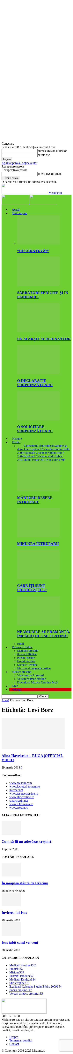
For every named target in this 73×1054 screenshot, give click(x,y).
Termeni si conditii (20, 1040)
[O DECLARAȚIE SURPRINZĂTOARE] (38, 373)
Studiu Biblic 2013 (35, 459)
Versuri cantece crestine (31, 679)
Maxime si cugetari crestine (34, 668)
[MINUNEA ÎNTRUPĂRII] (38, 536)
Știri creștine (19, 213)
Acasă (15, 209)
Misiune (17, 438)
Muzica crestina (21, 671)
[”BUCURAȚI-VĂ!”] (38, 243)
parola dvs (44, 155)
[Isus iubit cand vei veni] (11, 934)
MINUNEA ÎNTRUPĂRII (38, 544)
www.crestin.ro (18, 807)
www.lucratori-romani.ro (24, 786)
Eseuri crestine (26, 661)
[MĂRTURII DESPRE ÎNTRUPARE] (38, 490)
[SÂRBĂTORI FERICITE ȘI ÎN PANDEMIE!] (38, 285)
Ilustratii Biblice (27, 654)
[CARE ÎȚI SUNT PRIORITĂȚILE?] (38, 578)
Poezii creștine (26, 657)
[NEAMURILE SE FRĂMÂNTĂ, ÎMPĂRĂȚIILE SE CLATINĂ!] (38, 624)
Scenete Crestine (27, 664)
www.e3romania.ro (21, 804)
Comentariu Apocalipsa (38, 445)
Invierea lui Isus (14, 913)
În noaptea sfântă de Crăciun (25, 883)
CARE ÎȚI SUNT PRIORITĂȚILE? (32, 588)
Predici (16, 442)
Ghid (15, 686)
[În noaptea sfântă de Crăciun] (11, 875)
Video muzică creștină (30, 675)
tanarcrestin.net (18, 800)
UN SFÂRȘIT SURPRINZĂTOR (44, 339)
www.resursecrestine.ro (23, 793)
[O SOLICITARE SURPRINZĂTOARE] (38, 419)
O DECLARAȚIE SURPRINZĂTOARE (35, 383)
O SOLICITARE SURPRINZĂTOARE (35, 429)
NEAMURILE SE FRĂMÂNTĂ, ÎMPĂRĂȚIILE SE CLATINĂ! (43, 634)
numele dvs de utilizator (52, 150)
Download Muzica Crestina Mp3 (37, 682)
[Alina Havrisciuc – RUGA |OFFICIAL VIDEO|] (33, 748)
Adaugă (17, 689)
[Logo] (16, 203)
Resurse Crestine (22, 647)
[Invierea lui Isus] (11, 905)
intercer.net (16, 790)
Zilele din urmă (56, 459)
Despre (13, 1037)
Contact (14, 1044)
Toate (20, 445)
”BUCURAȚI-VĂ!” (33, 251)
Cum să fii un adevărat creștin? (27, 841)
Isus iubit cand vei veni (20, 942)
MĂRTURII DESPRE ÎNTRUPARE (35, 500)
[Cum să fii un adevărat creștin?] (11, 834)
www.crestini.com (20, 783)
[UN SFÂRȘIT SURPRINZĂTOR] (38, 331)
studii (20, 643)
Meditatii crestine (27, 650)
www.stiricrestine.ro (21, 797)
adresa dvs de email (50, 173)
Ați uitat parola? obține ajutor (19, 163)
